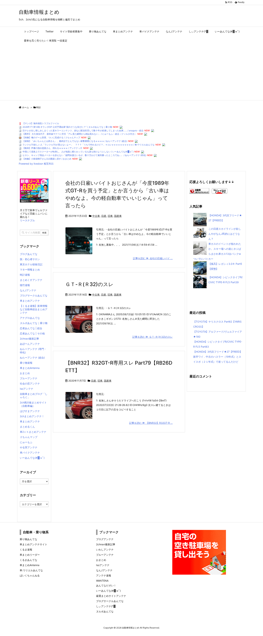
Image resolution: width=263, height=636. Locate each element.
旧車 (110, 215)
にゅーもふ (26, 442)
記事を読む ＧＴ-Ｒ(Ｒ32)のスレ (152, 336)
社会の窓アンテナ (30, 383)
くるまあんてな (28, 559)
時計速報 (25, 274)
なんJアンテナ (28, 290)
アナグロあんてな (30, 317)
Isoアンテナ (26, 388)
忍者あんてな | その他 (32, 333)
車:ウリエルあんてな (31, 570)
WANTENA (102, 580)
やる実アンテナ (28, 447)
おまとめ (25, 373)
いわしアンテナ (105, 549)
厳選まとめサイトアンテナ (111, 595)
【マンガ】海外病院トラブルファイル (41, 123)
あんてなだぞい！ (106, 585)
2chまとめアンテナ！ (32, 416)
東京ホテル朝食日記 (31, 264)
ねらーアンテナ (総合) (32, 357)
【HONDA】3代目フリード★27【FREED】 (217, 351)
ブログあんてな (28, 253)
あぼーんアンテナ (30, 343)
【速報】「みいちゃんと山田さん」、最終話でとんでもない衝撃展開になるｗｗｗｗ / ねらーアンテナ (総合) (75, 141)
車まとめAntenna (30, 367)
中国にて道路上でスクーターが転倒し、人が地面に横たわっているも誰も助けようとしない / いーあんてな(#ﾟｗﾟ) (78, 151)
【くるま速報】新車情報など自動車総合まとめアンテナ (33, 309)
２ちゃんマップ (28, 436)
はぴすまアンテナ (30, 411)
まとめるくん (27, 426)
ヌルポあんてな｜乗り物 (33, 323)
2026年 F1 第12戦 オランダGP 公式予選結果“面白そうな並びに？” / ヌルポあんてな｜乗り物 (67, 127)
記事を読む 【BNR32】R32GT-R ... (151, 422)
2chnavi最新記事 (29, 338)
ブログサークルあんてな (33, 295)
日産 (103, 215)
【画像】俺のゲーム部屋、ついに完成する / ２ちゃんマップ (51, 137)
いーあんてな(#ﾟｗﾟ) (32, 457)
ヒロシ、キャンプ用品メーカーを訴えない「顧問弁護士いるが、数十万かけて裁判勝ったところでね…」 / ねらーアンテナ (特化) (84, 155)
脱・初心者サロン (30, 259)
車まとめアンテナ (30, 300)
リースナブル (27, 220)
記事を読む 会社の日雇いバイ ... (153, 258)
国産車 (118, 215)
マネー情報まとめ (30, 269)
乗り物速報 (26, 362)
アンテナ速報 (103, 575)
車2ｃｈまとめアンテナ (33, 431)
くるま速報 (26, 549)
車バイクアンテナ (30, 452)
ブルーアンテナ (28, 378)
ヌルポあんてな (105, 611)
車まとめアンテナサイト (33, 544)
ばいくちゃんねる (30, 575)
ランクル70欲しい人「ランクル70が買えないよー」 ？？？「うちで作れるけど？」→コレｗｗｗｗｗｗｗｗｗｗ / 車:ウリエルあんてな (89, 144)
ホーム (25, 107)
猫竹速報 (25, 285)
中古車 (96, 215)
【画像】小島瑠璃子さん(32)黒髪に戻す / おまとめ (47, 158)
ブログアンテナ (105, 539)
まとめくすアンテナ (31, 279)
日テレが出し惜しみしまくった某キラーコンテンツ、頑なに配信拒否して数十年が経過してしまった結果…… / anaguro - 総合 (83, 130)
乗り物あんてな (28, 539)
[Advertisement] (131, 73)
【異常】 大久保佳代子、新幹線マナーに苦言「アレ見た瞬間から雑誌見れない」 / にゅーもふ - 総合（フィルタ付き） (80, 134)
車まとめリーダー (30, 554)
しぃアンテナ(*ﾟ (106, 606)
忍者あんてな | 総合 (31, 328)
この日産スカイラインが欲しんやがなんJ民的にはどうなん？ (224, 233)
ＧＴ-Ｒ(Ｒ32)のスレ (89, 284)
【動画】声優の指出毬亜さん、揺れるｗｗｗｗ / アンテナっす (52, 148)
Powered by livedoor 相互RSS (36, 163)
